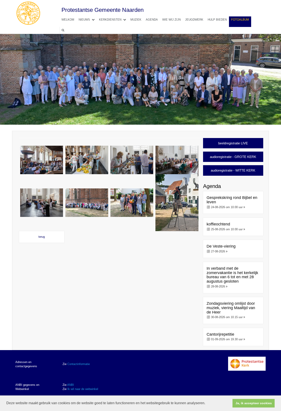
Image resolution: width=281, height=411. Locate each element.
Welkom (67, 19)
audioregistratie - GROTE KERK (233, 157)
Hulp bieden (217, 19)
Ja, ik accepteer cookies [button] (254, 403)
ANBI (70, 384)
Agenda (152, 19)
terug (41, 236)
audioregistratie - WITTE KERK (233, 170)
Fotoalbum (240, 19)
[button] (206, 403)
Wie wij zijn (171, 19)
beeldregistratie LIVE (233, 143)
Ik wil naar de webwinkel (82, 389)
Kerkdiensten (110, 19)
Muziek (135, 19)
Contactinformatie (78, 364)
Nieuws (84, 19)
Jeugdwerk (194, 19)
